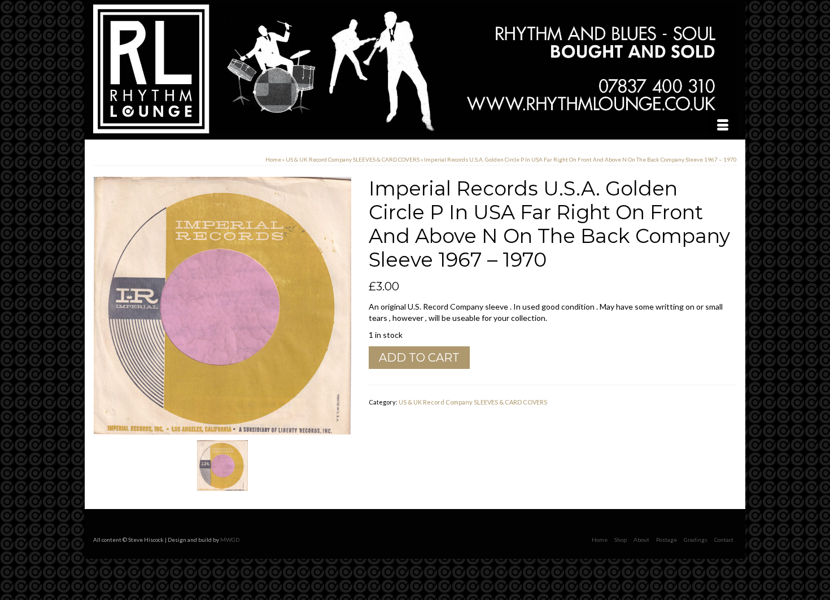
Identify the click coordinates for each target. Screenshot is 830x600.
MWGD (229, 539)
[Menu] (723, 125)
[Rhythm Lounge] (415, 69)
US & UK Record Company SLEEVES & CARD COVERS (473, 402)
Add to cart (419, 357)
